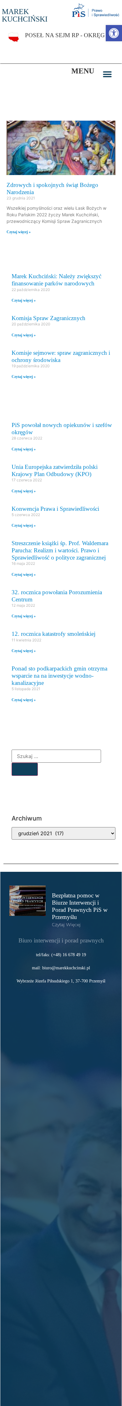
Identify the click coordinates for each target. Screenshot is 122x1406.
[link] (114, 33)
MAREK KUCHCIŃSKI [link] (25, 15)
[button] (107, 74)
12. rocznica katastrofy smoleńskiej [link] (53, 633)
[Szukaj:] (56, 756)
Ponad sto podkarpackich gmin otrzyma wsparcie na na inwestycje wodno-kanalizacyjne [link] (59, 675)
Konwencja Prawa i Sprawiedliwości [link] (55, 508)
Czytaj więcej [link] (66, 924)
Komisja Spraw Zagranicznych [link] (48, 318)
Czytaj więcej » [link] (19, 232)
